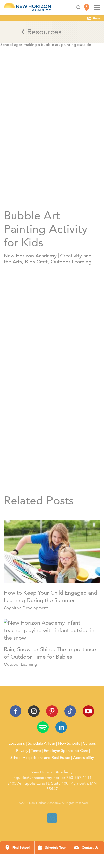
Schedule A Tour (41, 743)
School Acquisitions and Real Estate (40, 757)
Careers (89, 743)
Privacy (22, 750)
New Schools (69, 743)
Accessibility (83, 757)
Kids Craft (36, 262)
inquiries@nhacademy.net (35, 777)
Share (96, 18)
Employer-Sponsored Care (66, 750)
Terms (36, 750)
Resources (44, 31)
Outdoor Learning (71, 262)
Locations (17, 743)
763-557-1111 (79, 777)
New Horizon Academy (30, 256)
